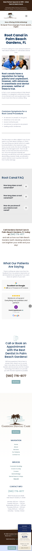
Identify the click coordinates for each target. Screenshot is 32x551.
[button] (26, 15)
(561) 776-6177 (17, 234)
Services (16, 449)
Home (16, 444)
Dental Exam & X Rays (16, 476)
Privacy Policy (16, 536)
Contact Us (16, 455)
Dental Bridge (16, 474)
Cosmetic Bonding (16, 466)
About (16, 447)
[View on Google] (16, 307)
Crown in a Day (16, 469)
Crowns (16, 471)
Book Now (16, 382)
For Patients (16, 452)
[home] (9, 16)
